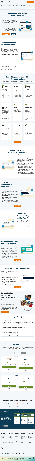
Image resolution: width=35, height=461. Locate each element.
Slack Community (24, 443)
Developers (23, 441)
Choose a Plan (30, 1)
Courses (9, 438)
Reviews (2, 439)
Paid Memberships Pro (8, 1)
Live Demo (13, 34)
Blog (22, 442)
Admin (16, 438)
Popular (16, 437)
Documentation (15, 5)
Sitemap (29, 442)
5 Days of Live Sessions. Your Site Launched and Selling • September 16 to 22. (18, 459)
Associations (10, 434)
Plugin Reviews (8, 403)
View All (16, 443)
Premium (16, 436)
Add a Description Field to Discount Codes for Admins (30, 420)
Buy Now (25, 387)
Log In (25, 1)
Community (23, 5)
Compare (9, 388)
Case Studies (3, 441)
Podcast (9, 443)
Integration (16, 440)
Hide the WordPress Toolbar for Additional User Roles (16, 419)
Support (22, 434)
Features (2, 5)
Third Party (16, 442)
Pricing (29, 5)
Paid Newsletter (10, 442)
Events (29, 436)
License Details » (4, 424)
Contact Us (23, 445)
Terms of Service (31, 445)
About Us (29, 434)
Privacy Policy (30, 443)
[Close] (33, 458)
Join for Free (9, 386)
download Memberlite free (29, 393)
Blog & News (10, 436)
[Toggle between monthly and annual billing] (14, 353)
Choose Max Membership (14, 393)
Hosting (22, 439)
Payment (16, 441)
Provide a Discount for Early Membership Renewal (23, 419)
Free (15, 434)
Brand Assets (30, 437)
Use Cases (8, 5)
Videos (9, 445)
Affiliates (29, 438)
